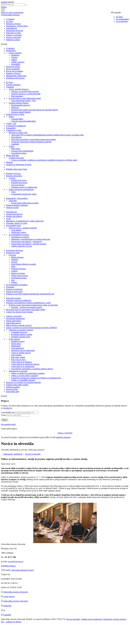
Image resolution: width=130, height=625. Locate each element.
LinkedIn (7, 615)
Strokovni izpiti (12, 207)
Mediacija (15, 107)
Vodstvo (14, 57)
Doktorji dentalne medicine (17, 205)
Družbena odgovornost (15, 78)
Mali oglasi (15, 149)
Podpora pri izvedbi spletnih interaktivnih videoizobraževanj (30, 294)
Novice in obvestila (32, 454)
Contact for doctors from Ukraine (19, 312)
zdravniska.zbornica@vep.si (22, 570)
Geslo (3, 415)
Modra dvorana (17, 257)
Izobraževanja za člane (15, 114)
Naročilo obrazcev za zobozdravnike (25, 94)
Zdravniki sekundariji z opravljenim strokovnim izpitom (33, 139)
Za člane (119, 17)
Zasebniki (15, 144)
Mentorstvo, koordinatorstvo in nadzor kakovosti (30, 239)
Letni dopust (16, 230)
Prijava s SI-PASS (65, 433)
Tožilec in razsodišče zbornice (23, 380)
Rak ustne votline (18, 357)
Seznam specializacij (14, 214)
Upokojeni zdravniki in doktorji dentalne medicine (31, 142)
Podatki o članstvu (13, 73)
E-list (9, 12)
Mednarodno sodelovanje (16, 76)
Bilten (11, 117)
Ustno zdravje (14, 339)
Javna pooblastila (13, 69)
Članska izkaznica (13, 85)
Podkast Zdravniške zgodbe (17, 385)
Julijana (14, 282)
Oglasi (11, 146)
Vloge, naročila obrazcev (19, 89)
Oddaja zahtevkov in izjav (21, 246)
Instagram (7, 606)
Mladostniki (16, 346)
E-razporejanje (17, 12)
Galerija (14, 271)
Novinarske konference (15, 318)
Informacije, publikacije (13, 454)
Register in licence (13, 24)
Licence (12, 178)
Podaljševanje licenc (19, 183)
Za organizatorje (122, 19)
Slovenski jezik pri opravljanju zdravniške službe (25, 310)
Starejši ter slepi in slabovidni (23, 350)
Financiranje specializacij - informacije (26, 241)
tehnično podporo (63, 437)
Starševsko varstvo (18, 232)
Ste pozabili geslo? (8, 424)
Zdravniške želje (12, 392)
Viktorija (14, 259)
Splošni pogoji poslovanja (92, 619)
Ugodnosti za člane (13, 130)
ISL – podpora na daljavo (11, 622)
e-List (8, 219)
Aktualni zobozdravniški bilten (23, 121)
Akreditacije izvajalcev (20, 237)
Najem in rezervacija (14, 291)
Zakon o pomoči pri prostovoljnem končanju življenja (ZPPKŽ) (31, 328)
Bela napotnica (17, 96)
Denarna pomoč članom (20, 112)
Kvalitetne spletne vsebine (21, 334)
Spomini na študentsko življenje (18, 165)
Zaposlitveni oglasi (18, 153)
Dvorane (12, 255)
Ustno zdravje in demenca (21, 362)
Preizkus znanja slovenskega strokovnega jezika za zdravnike (33, 305)
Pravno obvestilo (73, 619)
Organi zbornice (15, 53)
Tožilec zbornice (17, 62)
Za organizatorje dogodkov (17, 285)
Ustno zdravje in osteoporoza (23, 366)
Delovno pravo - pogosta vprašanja (23, 228)
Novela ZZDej (12, 389)
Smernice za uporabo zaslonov (21, 330)
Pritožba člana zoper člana (16, 169)
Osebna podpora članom (18, 103)
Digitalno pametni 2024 (20, 337)
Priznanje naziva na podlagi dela (24, 187)
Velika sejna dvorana (19, 275)
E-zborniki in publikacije (16, 126)
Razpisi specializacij (14, 216)
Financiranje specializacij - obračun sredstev (28, 244)
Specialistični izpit (13, 225)
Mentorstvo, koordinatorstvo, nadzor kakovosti (25, 221)
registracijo (7, 408)
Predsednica (11, 51)
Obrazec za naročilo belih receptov (25, 91)
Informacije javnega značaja (114, 619)
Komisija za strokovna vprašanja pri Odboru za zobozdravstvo (36, 378)
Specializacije (11, 28)
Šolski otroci (16, 344)
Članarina (10, 87)
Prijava (4, 7)
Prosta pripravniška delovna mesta (24, 203)
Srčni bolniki (16, 355)
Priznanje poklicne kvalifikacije (18, 300)
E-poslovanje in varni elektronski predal (25, 98)
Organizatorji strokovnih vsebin (23, 194)
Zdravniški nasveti (13, 323)
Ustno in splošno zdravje (21, 353)
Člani (13, 192)
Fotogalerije (11, 128)
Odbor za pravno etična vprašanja (24, 376)
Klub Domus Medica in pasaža (23, 264)
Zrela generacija (17, 348)
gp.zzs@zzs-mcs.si (15, 561)
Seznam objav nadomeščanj (22, 151)
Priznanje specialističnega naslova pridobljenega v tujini (28, 303)
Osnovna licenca (18, 185)
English (4, 2)
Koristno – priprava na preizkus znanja (26, 307)
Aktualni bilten (17, 119)
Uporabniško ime (8, 412)
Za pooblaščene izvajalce (19, 235)
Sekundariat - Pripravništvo (17, 26)
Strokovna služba (13, 67)
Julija (13, 266)
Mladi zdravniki (12, 155)
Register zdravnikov (14, 176)
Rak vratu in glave (18, 360)
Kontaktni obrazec (8, 566)
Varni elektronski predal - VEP (23, 101)
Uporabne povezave (19, 332)
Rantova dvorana (18, 273)
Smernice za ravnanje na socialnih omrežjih (23, 382)
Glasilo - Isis (11, 123)
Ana (13, 280)
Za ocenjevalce (122, 21)
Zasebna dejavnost (16, 158)
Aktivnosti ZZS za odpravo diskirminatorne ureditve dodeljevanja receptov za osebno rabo (47, 135)
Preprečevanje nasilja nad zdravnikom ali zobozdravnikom (34, 110)
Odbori (14, 60)
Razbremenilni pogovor (20, 105)
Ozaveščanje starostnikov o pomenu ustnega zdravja (32, 369)
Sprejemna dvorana (19, 278)
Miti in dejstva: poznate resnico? (19, 325)
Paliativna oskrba (13, 40)
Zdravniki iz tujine (13, 33)
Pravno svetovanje (13, 37)
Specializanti (16, 137)
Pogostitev (10, 287)
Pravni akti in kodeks (14, 71)
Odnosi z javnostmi (14, 35)
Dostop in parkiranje (14, 289)
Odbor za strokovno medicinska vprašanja (28, 373)
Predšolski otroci (18, 341)
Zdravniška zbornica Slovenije (15, 592)
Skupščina (15, 55)
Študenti (9, 162)
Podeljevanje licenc (19, 180)
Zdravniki (13, 201)
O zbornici (10, 19)
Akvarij (14, 262)
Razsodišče (15, 64)
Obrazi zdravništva (13, 321)
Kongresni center (13, 253)
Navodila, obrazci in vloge (16, 223)
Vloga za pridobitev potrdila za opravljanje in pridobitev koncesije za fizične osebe (44, 160)
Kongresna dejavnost (14, 30)
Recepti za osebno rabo (18, 133)
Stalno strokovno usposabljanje (21, 189)
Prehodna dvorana (18, 269)
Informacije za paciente (18, 371)
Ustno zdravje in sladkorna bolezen (25, 364)
